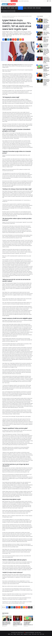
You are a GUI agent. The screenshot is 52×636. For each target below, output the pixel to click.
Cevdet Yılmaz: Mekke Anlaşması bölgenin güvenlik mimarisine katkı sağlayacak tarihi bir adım (17, 623)
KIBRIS (9, 634)
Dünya (12, 634)
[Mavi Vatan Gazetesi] (9, 4)
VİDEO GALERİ (34, 634)
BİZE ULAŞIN (42, 634)
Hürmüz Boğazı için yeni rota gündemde (46, 45)
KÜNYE (38, 634)
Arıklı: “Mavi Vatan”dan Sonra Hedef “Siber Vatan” (46, 75)
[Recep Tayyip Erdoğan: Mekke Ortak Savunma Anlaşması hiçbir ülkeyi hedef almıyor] (7, 618)
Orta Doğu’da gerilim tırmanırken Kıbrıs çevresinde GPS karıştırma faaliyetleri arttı (28, 623)
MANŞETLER (9, 16)
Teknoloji (29, 634)
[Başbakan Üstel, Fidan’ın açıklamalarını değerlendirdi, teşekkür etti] (40, 38)
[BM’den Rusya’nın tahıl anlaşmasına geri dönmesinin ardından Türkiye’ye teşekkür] (40, 81)
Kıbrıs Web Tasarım (38, 632)
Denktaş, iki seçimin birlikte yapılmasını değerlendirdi (46, 21)
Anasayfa (4, 16)
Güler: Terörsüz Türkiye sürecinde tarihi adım (46, 33)
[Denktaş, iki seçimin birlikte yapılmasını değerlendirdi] (40, 20)
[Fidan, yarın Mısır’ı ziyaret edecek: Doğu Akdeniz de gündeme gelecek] (40, 26)
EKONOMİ (18, 634)
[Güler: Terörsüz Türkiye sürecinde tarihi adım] (40, 33)
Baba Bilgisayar (32, 632)
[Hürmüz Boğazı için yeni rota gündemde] (40, 45)
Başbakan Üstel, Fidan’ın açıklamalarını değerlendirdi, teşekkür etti (46, 39)
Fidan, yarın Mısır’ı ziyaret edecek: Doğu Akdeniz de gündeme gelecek (46, 27)
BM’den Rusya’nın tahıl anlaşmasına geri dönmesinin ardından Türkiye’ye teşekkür (46, 82)
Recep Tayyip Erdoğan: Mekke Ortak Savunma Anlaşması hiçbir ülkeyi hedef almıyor (6, 623)
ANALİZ (22, 634)
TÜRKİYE (14, 634)
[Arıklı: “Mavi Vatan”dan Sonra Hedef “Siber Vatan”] (40, 75)
